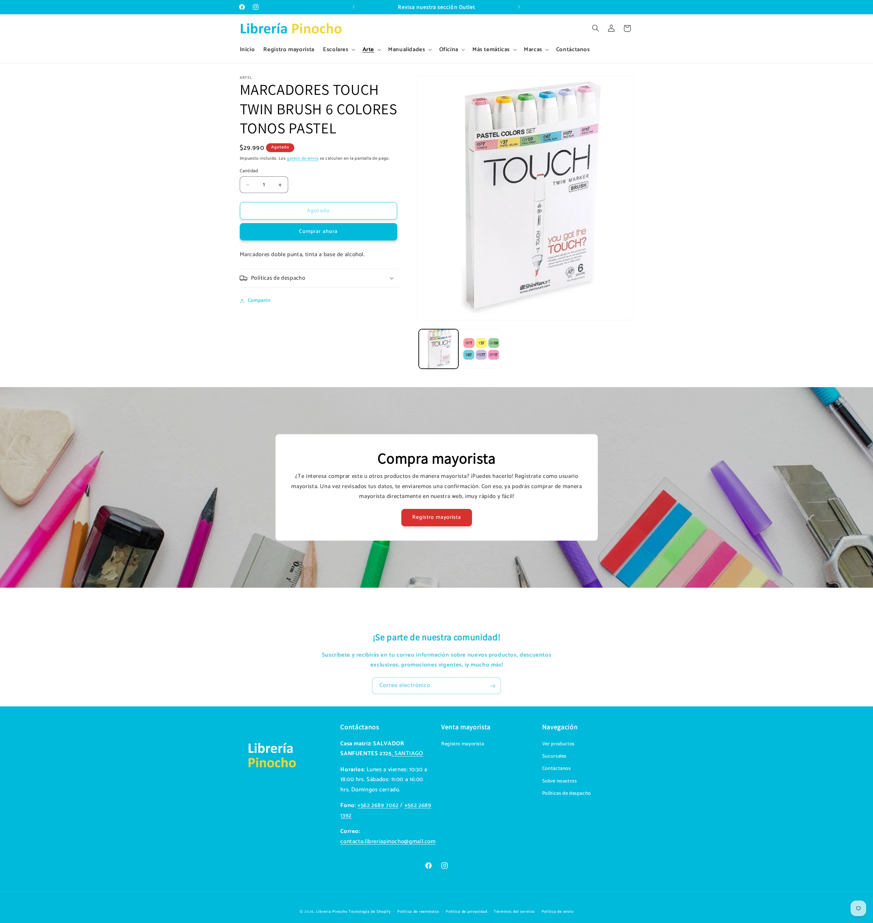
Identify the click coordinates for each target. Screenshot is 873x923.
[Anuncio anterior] (353, 7)
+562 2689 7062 (378, 805)
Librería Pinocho (331, 911)
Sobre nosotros (559, 781)
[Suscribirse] (493, 685)
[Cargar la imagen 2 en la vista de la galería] (482, 349)
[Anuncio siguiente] (519, 7)
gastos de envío (303, 158)
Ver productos (558, 744)
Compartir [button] (259, 300)
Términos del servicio (514, 911)
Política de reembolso (418, 911)
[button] (338, 50)
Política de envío (558, 911)
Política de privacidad (466, 911)
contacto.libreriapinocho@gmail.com (387, 841)
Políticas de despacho (566, 793)
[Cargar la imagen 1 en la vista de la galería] (439, 349)
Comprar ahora (318, 232)
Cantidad (249, 170)
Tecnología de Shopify (369, 911)
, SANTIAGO (407, 753)
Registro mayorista (436, 517)
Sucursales (554, 756)
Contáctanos (556, 769)
